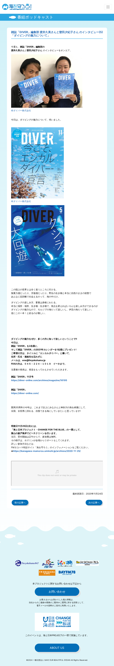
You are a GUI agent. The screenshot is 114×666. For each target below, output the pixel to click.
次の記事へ (94, 502)
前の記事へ (20, 502)
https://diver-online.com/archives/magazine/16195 (39, 380)
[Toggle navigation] (108, 7)
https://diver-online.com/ (25, 393)
